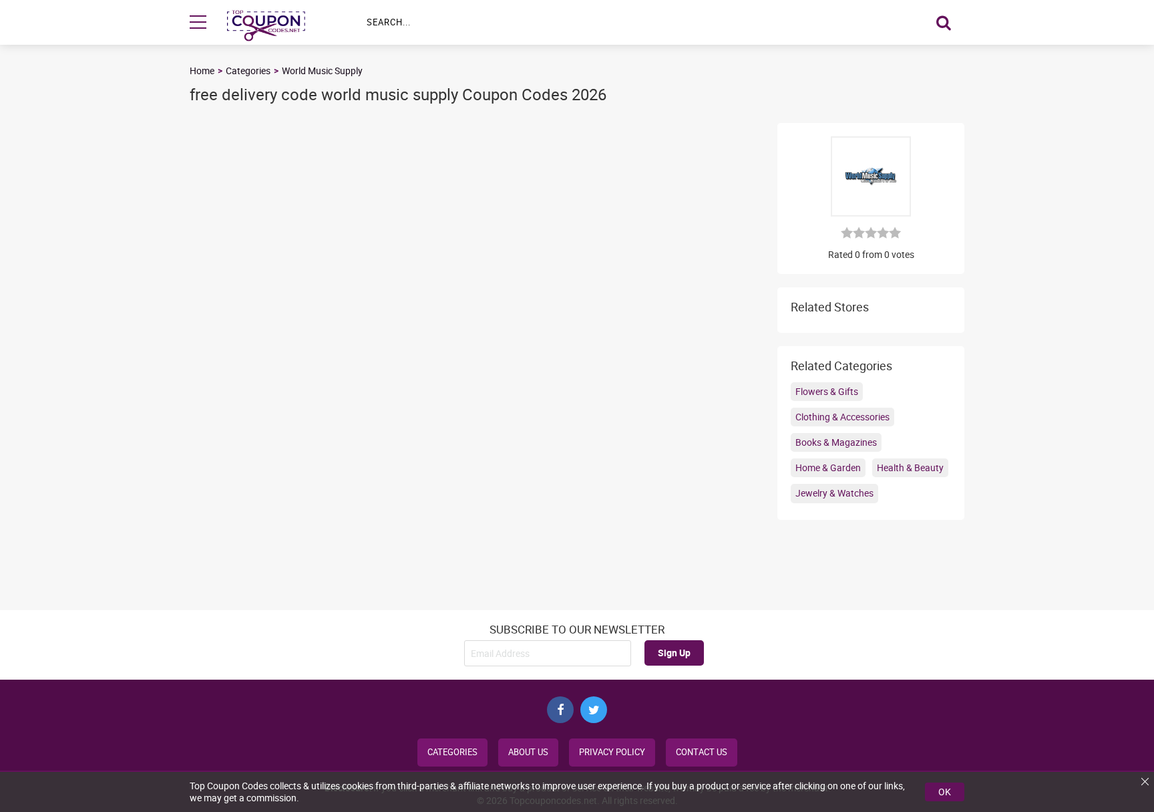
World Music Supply (322, 70)
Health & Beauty (910, 467)
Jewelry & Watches (834, 493)
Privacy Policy (612, 752)
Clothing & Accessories (842, 416)
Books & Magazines (836, 442)
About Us (528, 752)
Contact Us (701, 752)
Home (202, 70)
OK (944, 791)
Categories (248, 70)
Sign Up (674, 652)
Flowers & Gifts (826, 391)
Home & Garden (828, 467)
